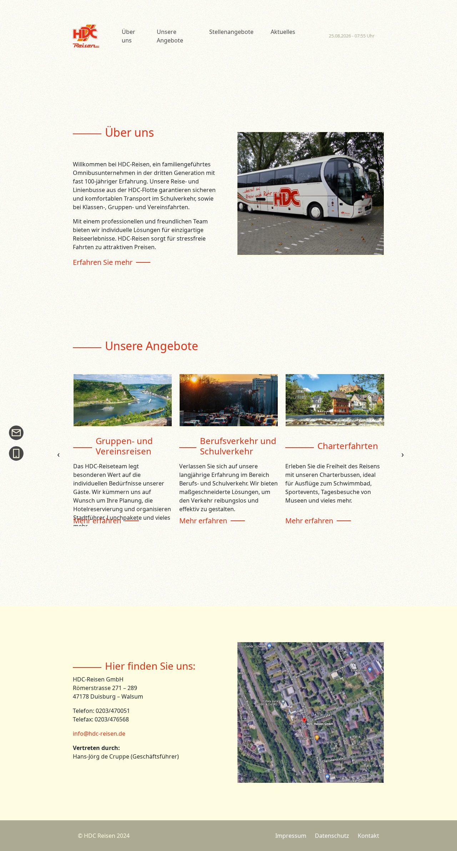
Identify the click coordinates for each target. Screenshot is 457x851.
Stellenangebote (231, 32)
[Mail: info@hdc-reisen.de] (18, 432)
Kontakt (368, 836)
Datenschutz (332, 836)
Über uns (128, 36)
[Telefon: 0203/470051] (18, 453)
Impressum (290, 836)
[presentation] (58, 454)
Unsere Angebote (170, 36)
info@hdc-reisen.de (99, 733)
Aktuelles (283, 32)
